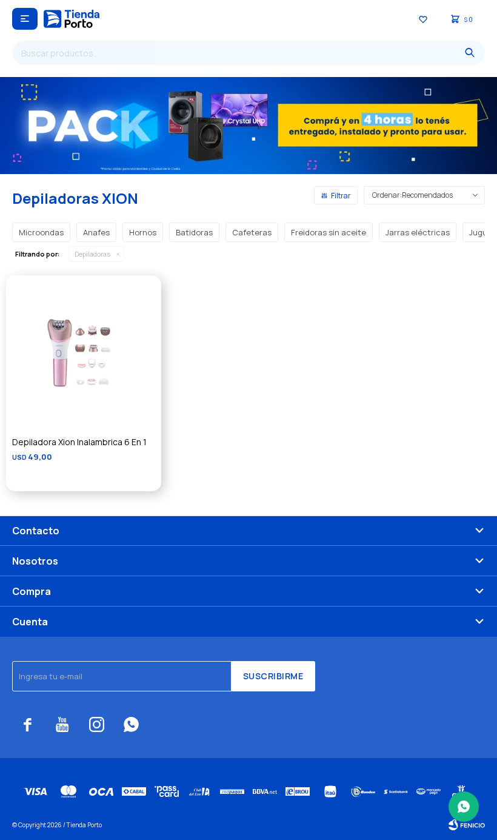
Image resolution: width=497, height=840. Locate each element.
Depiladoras (92, 253)
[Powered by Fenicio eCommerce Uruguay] (467, 825)
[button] (470, 53)
